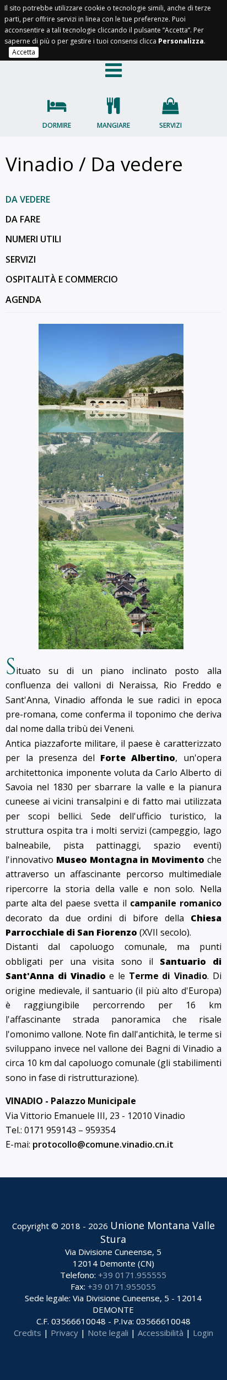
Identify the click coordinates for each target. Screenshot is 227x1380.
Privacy (64, 1332)
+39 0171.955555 (132, 1274)
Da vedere (28, 199)
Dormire (56, 125)
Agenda (23, 300)
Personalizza (181, 41)
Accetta (23, 52)
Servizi (170, 125)
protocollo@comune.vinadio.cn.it (103, 1144)
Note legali (108, 1332)
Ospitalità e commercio (62, 279)
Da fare (23, 219)
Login (203, 1332)
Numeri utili (33, 239)
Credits (27, 1332)
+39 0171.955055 (122, 1286)
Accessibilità (160, 1332)
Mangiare (113, 125)
